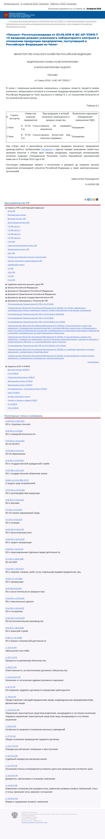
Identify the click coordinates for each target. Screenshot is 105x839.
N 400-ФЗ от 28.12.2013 (14, 421)
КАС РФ (11, 253)
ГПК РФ (11, 242)
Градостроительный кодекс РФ (22, 245)
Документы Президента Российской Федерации (30, 291)
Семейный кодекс (16, 265)
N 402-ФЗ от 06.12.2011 (14, 529)
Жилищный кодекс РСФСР (20, 381)
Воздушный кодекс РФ (18, 222)
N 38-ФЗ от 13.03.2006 (14, 500)
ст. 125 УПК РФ (11, 756)
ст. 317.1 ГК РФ (11, 657)
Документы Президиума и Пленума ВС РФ (28, 301)
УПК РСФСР (13, 408)
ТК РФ (10, 268)
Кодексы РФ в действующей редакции (26, 208)
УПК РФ (11, 280)
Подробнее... (94, 362)
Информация (11, 3)
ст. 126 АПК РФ (11, 776)
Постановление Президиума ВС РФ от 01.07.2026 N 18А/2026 (36, 314)
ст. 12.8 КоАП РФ (12, 710)
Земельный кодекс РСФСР (20, 385)
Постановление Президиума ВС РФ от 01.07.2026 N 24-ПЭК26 (36, 322)
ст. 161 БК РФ (10, 726)
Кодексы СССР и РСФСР (19, 366)
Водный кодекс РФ (17, 219)
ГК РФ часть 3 (14, 234)
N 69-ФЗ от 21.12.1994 (14, 431)
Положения (46, 149)
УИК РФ (11, 272)
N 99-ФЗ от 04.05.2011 (14, 549)
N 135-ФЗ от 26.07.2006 (14, 539)
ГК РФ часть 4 (14, 238)
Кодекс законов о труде (19, 396)
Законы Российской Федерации (23, 288)
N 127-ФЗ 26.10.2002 (13, 589)
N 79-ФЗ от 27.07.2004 (14, 461)
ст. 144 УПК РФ (11, 746)
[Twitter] (91, 199)
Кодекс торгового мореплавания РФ (25, 261)
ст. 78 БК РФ (10, 697)
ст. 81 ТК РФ (10, 687)
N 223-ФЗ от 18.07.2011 (14, 569)
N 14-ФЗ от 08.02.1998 (14, 559)
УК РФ (11, 276)
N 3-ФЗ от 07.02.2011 (13, 520)
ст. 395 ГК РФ (11, 667)
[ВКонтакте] (88, 199)
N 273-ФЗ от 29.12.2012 (14, 451)
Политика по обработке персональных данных (34, 822)
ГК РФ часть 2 (14, 230)
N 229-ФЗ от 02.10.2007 (15, 618)
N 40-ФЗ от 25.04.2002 (14, 441)
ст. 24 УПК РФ (11, 766)
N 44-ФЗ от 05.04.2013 (14, 608)
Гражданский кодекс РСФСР (21, 377)
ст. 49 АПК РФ (11, 785)
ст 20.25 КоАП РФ (13, 677)
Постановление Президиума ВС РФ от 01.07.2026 (30, 304)
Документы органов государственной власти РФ (30, 297)
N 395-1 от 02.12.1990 (13, 638)
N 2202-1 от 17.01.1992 (13, 579)
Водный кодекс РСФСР (18, 370)
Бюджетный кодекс (17, 215)
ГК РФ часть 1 (14, 226)
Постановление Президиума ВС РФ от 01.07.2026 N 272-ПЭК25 (37, 345)
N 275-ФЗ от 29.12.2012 (14, 470)
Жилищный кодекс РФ (18, 249)
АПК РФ (11, 211)
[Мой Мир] (97, 199)
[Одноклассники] (94, 199)
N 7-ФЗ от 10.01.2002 (13, 510)
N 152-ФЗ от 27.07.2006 (14, 598)
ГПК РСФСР (13, 373)
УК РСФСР (12, 404)
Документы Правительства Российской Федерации (32, 294)
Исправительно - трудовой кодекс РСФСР (27, 389)
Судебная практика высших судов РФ (25, 284)
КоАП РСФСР (14, 393)
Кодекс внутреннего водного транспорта (27, 257)
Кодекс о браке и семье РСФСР (22, 400)
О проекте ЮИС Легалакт (34, 3)
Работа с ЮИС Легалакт (63, 3)
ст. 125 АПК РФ (11, 799)
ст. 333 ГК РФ (11, 648)
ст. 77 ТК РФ (10, 736)
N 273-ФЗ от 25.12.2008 (15, 490)
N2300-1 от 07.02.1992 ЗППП (17, 480)
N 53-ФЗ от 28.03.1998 (14, 628)
